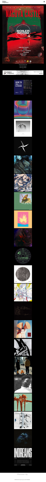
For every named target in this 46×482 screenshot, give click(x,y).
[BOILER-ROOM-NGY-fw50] (23, 63)
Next (23, 4)
